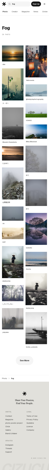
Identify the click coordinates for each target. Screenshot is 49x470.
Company (30, 430)
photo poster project (13, 423)
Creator (15, 11)
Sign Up (36, 4)
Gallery (8, 430)
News (36, 11)
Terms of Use (32, 416)
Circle (44, 11)
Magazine (26, 11)
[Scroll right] (47, 11)
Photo (5, 11)
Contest (8, 416)
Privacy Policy (32, 419)
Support (8, 452)
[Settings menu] (44, 3)
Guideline (30, 423)
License (30, 426)
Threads (8, 448)
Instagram (9, 445)
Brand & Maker (11, 433)
